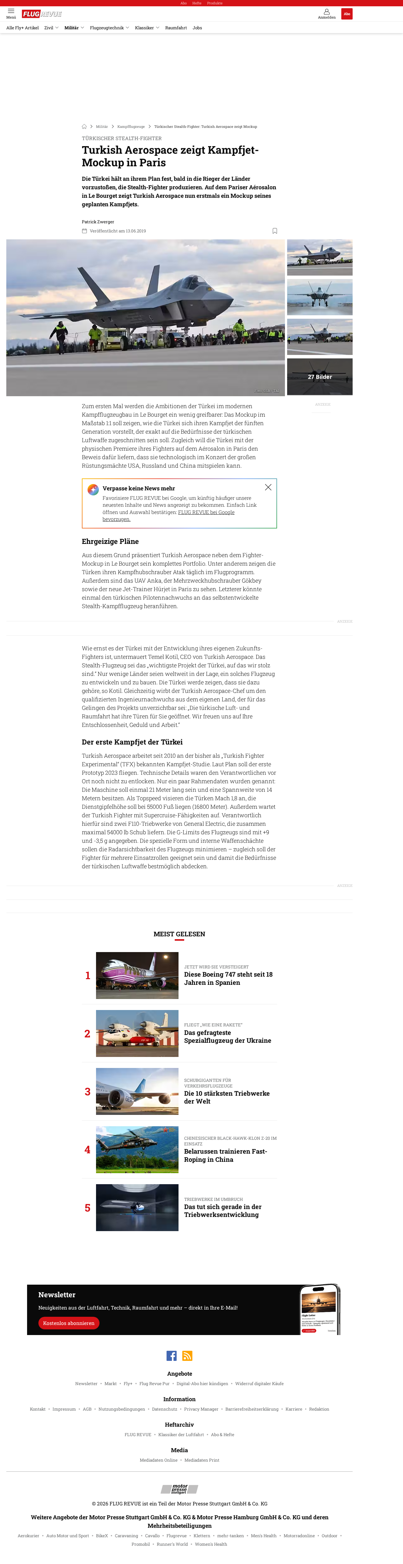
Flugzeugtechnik (107, 28)
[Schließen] (268, 487)
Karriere (294, 1409)
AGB (87, 1409)
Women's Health (211, 1544)
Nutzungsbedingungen (122, 1409)
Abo (183, 3)
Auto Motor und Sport (67, 1535)
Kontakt (38, 1409)
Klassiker (144, 28)
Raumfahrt (176, 28)
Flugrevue (177, 1535)
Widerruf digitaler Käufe (259, 1383)
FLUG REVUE (138, 1434)
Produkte (215, 3)
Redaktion (319, 1409)
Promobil (141, 1544)
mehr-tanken (230, 1535)
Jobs (197, 28)
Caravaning (126, 1535)
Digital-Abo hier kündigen (202, 1383)
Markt (111, 1383)
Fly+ (128, 1383)
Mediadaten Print (201, 1460)
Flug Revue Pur (154, 1383)
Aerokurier (28, 1535)
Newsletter (86, 1383)
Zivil (48, 28)
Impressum (64, 1409)
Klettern (202, 1535)
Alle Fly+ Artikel (22, 28)
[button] (145, 317)
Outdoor (330, 1535)
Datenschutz (164, 1409)
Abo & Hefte (222, 1434)
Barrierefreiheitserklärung (252, 1409)
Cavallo (152, 1535)
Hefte (197, 3)
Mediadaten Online (159, 1460)
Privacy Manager (201, 1409)
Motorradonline (299, 1535)
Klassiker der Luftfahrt (181, 1434)
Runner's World (172, 1544)
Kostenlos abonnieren (68, 1323)
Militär (72, 28)
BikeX (102, 1535)
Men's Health (264, 1535)
